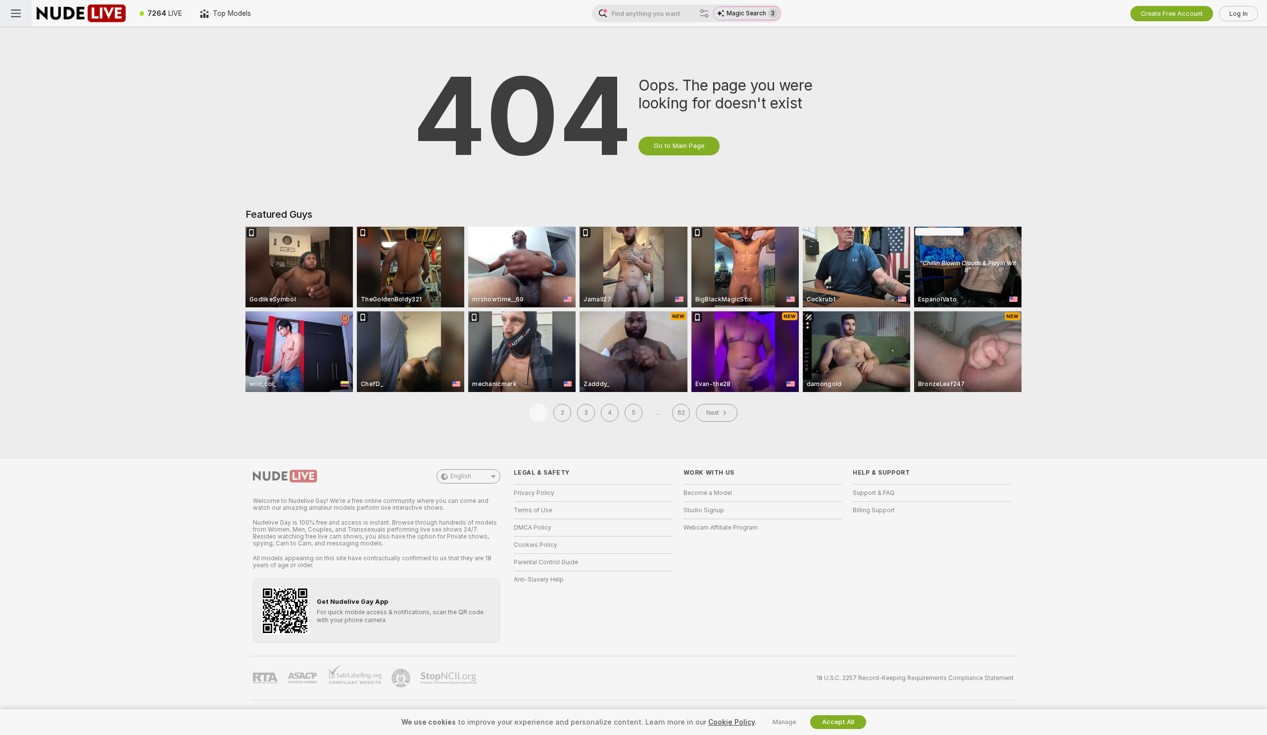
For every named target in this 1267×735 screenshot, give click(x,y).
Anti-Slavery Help (539, 579)
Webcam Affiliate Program (720, 527)
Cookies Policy (535, 544)
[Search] (704, 13)
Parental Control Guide (546, 562)
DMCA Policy (532, 527)
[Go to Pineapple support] (401, 678)
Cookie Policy (731, 722)
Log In (1238, 13)
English (460, 476)
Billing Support (874, 510)
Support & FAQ (874, 493)
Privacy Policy (534, 493)
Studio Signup (703, 510)
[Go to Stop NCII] (449, 678)
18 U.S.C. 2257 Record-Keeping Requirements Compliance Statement (915, 678)
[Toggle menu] (16, 13)
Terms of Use (533, 510)
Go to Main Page (679, 145)
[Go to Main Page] (81, 13)
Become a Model (707, 493)
